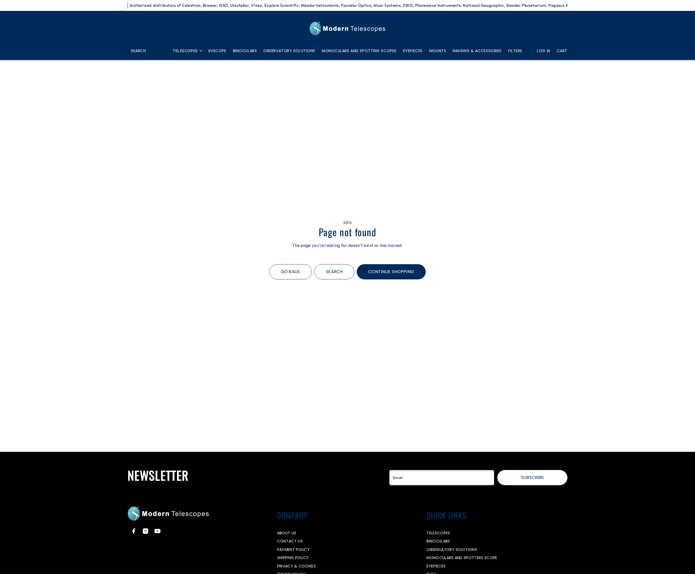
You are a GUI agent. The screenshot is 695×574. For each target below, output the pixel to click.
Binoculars (245, 50)
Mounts (437, 50)
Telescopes (185, 50)
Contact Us (290, 541)
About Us (286, 533)
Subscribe (532, 477)
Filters (515, 50)
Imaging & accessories (477, 50)
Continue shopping (391, 272)
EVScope (217, 50)
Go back (290, 271)
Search (334, 271)
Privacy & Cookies (296, 566)
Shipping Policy (293, 557)
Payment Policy (293, 549)
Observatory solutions (289, 50)
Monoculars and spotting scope (462, 557)
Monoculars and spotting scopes (359, 50)
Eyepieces (413, 50)
